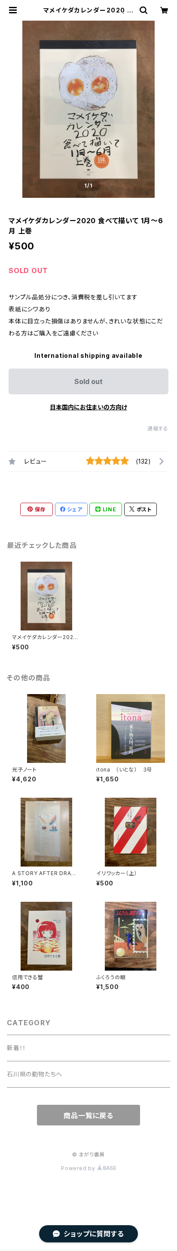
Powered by (79, 1168)
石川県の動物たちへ (34, 1074)
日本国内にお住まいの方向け (88, 407)
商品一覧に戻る (88, 1115)
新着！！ (16, 1047)
